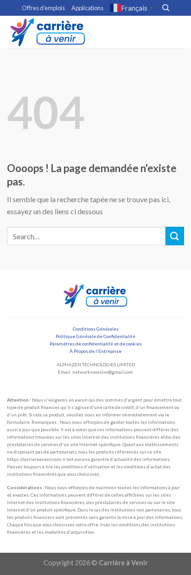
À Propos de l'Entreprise (95, 351)
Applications (87, 8)
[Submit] (175, 236)
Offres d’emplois (43, 8)
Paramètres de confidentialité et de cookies (96, 343)
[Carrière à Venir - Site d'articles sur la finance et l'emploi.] (48, 32)
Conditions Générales (96, 329)
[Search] (165, 7)
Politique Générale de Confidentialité (95, 336)
